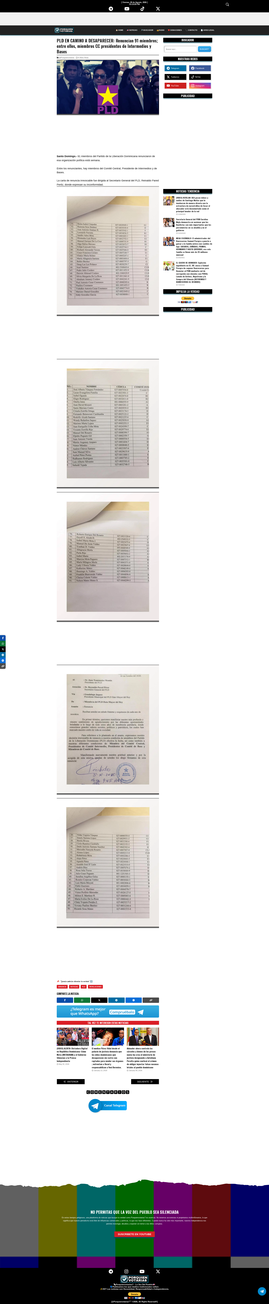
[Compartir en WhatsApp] (82, 1000)
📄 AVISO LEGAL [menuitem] (207, 30)
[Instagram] (126, 1273)
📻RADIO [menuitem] (160, 30)
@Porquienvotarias (66, 58)
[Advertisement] (134, 18)
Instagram (199, 86)
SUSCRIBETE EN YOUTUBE (134, 1234)
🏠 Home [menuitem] (119, 30)
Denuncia (62, 987)
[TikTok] (142, 10)
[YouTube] (127, 10)
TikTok (197, 77)
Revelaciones (95, 987)
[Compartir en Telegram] (116, 1000)
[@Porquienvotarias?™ (121, 1302)
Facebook (199, 68)
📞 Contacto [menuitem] (191, 30)
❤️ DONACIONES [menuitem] (175, 30)
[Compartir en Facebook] (65, 1000)
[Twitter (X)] (158, 10)
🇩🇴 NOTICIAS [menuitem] (132, 30)
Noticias (74, 987)
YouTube (174, 86)
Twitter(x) (174, 77)
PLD (83, 987)
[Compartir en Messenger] (134, 1000)
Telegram (174, 68)
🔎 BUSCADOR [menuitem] (147, 30)
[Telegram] (110, 10)
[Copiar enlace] (151, 1000)
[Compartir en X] (99, 1000)
